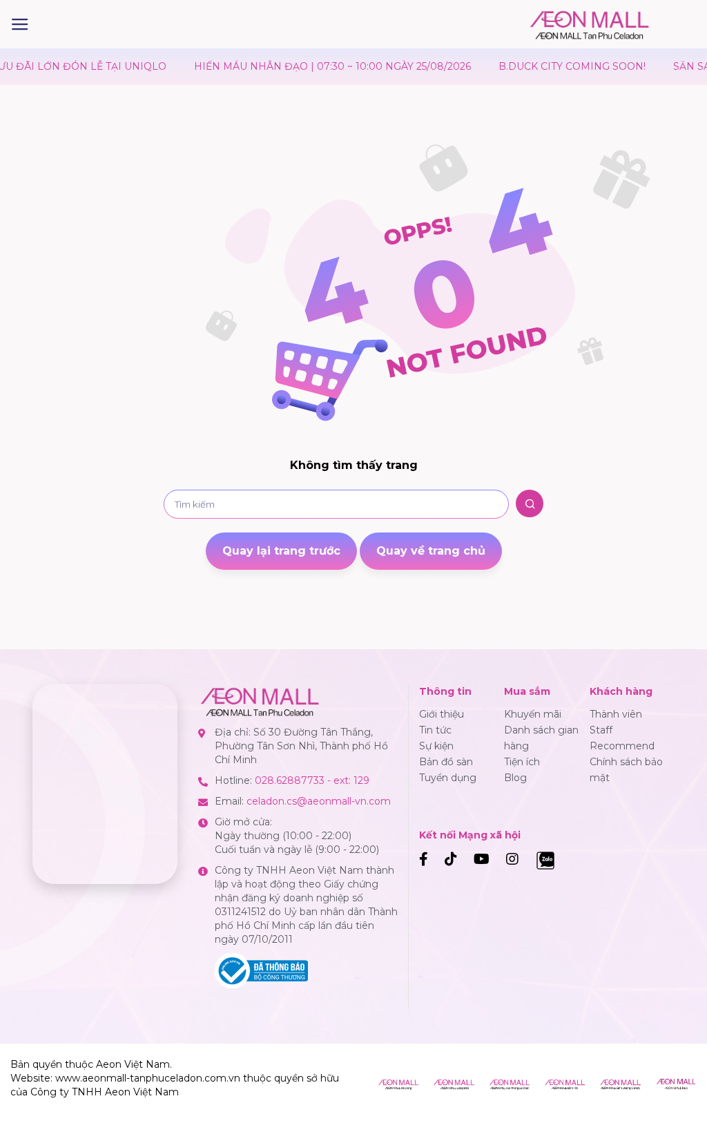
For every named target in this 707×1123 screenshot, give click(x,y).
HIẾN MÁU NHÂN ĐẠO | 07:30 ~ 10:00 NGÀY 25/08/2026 (309, 66)
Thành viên (616, 714)
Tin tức (435, 730)
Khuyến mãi (532, 714)
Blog (515, 777)
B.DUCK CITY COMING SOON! (549, 66)
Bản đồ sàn (446, 762)
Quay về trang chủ (430, 550)
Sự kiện (436, 746)
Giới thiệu (441, 714)
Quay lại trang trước (281, 550)
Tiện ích (522, 762)
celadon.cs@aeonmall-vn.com (318, 801)
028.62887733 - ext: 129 (312, 780)
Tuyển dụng (447, 777)
